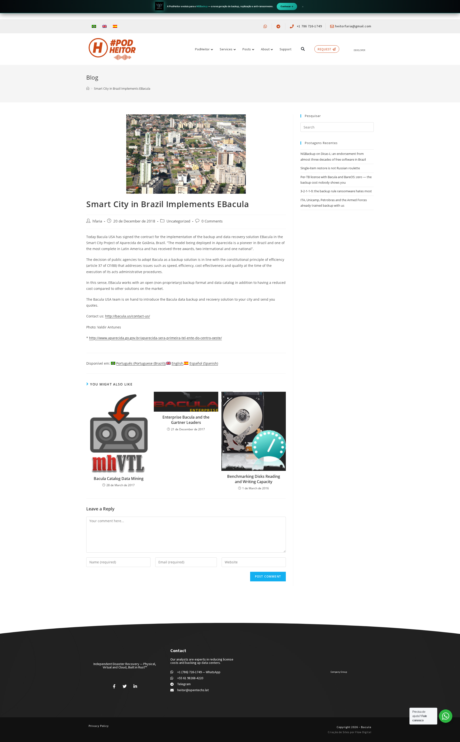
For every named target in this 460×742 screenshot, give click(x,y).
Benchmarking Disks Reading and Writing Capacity (253, 479)
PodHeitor (202, 49)
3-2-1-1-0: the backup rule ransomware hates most (336, 191)
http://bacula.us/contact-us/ (127, 316)
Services (226, 49)
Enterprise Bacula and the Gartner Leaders (185, 420)
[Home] (87, 88)
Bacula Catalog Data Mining (119, 478)
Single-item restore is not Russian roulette (330, 168)
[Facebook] (114, 686)
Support (285, 49)
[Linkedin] (135, 686)
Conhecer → (287, 6)
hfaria (97, 221)
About (265, 49)
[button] (302, 49)
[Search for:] (337, 127)
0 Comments (212, 221)
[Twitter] (125, 686)
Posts (246, 49)
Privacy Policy (99, 726)
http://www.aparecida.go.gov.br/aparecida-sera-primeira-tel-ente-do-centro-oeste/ (155, 338)
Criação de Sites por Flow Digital (349, 732)
